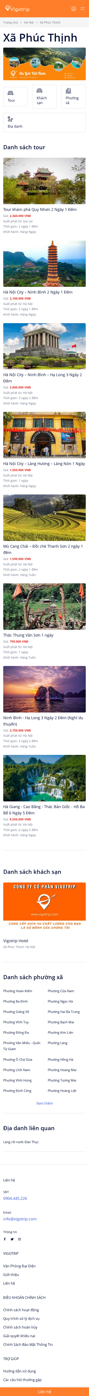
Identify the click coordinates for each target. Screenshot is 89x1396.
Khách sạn (42, 100)
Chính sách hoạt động (21, 1310)
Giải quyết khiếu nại (19, 1335)
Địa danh (15, 126)
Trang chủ (10, 22)
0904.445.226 (15, 1198)
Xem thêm (44, 1103)
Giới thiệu (11, 1274)
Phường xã (72, 100)
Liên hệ (9, 1283)
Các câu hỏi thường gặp (22, 1379)
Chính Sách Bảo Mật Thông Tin (28, 1344)
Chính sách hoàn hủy (20, 1327)
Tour (11, 100)
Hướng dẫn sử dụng (19, 1371)
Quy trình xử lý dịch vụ (21, 1318)
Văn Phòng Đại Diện (19, 1266)
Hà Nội (29, 22)
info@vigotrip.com (20, 1218)
